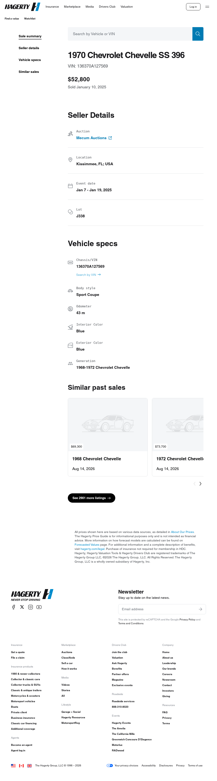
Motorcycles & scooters (25, 695)
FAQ (164, 712)
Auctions (66, 652)
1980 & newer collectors (25, 673)
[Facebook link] (13, 607)
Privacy (167, 717)
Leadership (169, 663)
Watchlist (29, 18)
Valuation (117, 657)
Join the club (119, 652)
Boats (14, 706)
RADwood (118, 750)
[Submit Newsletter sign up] (200, 609)
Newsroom (168, 679)
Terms (166, 723)
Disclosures (166, 765)
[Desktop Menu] (207, 7)
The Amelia (118, 728)
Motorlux (117, 745)
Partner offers (120, 674)
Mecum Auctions (91, 138)
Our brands (169, 668)
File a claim (18, 657)
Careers (167, 674)
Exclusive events (122, 685)
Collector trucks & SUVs (25, 684)
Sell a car (67, 663)
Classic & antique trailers (26, 690)
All (63, 695)
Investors (168, 690)
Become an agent (21, 745)
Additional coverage (23, 728)
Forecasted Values (87, 544)
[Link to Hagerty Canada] (21, 765)
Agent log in (18, 750)
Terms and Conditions (130, 623)
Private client (19, 712)
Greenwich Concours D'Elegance (132, 739)
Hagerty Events (121, 722)
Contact (167, 685)
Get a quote (18, 652)
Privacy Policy (187, 619)
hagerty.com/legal (92, 549)
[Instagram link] (30, 607)
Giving (166, 696)
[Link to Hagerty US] (13, 765)
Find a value (12, 18)
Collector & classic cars (25, 679)
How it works (69, 668)
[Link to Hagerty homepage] (32, 595)
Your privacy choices (126, 765)
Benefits (117, 668)
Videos (65, 684)
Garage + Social (71, 711)
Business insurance (23, 717)
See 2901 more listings (89, 498)
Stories (65, 690)
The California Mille (123, 733)
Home (166, 652)
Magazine (117, 679)
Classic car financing (23, 723)
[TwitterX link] (22, 607)
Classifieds (68, 657)
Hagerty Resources (73, 717)
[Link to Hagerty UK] (29, 765)
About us (167, 657)
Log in (193, 6)
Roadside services (123, 701)
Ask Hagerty (119, 663)
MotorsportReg (70, 722)
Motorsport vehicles (23, 701)
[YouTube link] (39, 607)
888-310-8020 (120, 706)
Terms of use (195, 765)
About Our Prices (182, 532)
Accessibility (149, 765)
